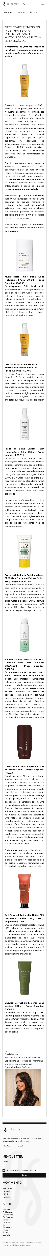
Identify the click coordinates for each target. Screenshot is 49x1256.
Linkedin (6, 1198)
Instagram (7, 1188)
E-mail (6, 1161)
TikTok (5, 1195)
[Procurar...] (24, 4)
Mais (32, 12)
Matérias (21, 12)
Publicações (7, 12)
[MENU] (38, 4)
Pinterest (7, 1192)
